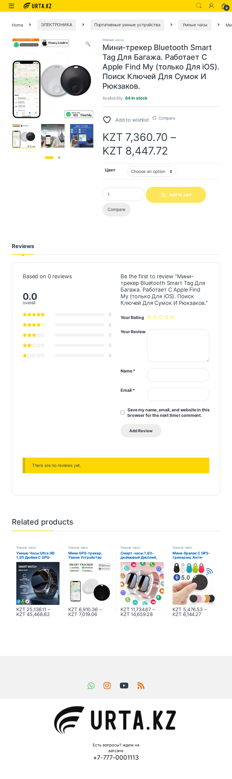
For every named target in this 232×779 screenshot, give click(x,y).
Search (198, 5)
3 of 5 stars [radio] (161, 317)
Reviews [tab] (23, 246)
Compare (167, 118)
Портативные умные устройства (127, 24)
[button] (87, 43)
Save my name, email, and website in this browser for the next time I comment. (168, 412)
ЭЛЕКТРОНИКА (56, 24)
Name (128, 370)
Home (17, 24)
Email (128, 390)
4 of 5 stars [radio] (166, 317)
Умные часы (195, 24)
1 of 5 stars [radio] (149, 317)
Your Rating (132, 317)
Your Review (133, 331)
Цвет (110, 169)
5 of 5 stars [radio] (172, 317)
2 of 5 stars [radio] (155, 317)
